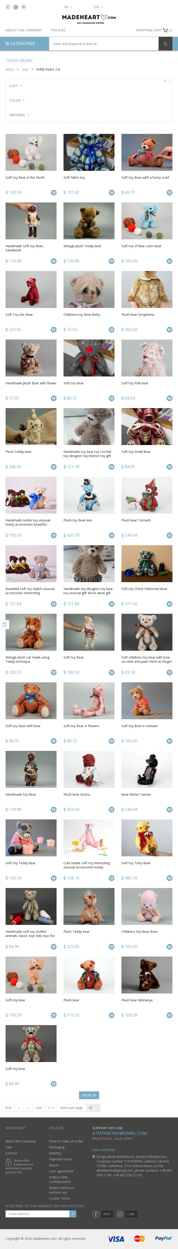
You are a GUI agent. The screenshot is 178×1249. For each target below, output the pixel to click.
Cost (13, 86)
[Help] (4, 624)
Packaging (56, 1147)
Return (54, 1165)
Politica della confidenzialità (60, 1179)
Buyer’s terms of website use (61, 1190)
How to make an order (66, 1141)
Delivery (55, 1153)
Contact (11, 1153)
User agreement (61, 1171)
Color (14, 100)
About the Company (23, 30)
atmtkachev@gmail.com (119, 1133)
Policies (58, 30)
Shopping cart (149, 30)
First (8, 1107)
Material (17, 115)
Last (38, 1107)
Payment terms (60, 1159)
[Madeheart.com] (89, 19)
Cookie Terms (59, 1198)
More (89, 1095)
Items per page (71, 1107)
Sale (9, 1147)
